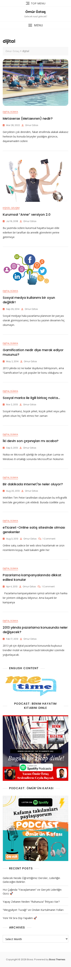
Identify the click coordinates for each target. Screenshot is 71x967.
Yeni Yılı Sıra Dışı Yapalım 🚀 (20, 918)
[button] (35, 25)
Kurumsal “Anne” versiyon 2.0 (26, 214)
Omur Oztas (31, 125)
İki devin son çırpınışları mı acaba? (30, 441)
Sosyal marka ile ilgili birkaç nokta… (31, 397)
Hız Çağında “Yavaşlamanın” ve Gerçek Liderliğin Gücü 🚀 (32, 891)
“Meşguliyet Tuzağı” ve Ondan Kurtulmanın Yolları (33, 910)
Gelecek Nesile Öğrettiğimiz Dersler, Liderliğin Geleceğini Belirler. (31, 880)
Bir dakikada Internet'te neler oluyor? (33, 484)
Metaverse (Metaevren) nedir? (28, 118)
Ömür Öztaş (35, 11)
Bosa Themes (57, 959)
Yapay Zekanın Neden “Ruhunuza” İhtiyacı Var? (31, 901)
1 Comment (49, 538)
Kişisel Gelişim (11, 207)
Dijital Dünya (10, 111)
